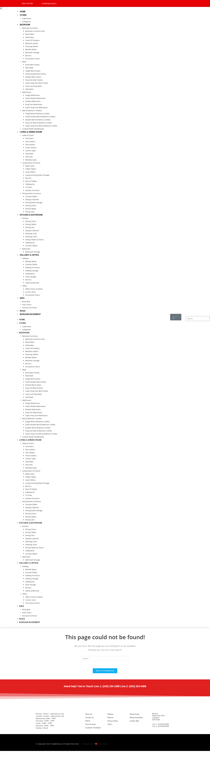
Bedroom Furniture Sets (35, 31)
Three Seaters (31, 147)
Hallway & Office (29, 255)
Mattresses (26, 92)
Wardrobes (29, 34)
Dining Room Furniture (31, 193)
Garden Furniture (32, 190)
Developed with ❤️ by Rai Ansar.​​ (95, 744)
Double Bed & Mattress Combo (37, 120)
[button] (197, 314)
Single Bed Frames (32, 71)
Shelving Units (31, 233)
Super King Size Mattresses (36, 107)
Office (24, 286)
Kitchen (25, 218)
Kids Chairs (26, 304)
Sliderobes (29, 37)
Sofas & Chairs (28, 135)
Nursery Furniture (29, 307)
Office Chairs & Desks (34, 289)
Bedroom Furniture (30, 28)
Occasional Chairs (32, 58)
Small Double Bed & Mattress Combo (40, 116)
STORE (23, 15)
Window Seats (31, 160)
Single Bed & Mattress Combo (37, 113)
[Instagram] (187, 3)
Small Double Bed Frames (35, 74)
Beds (24, 61)
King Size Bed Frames (34, 80)
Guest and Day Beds (33, 86)
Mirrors (28, 55)
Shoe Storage (30, 277)
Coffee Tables (30, 169)
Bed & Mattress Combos (32, 110)
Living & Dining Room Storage (37, 175)
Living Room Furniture (31, 163)
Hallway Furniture (32, 267)
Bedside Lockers (31, 43)
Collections (26, 18)
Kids (22, 298)
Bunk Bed (26, 301)
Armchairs (29, 138)
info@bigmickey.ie (159, 731)
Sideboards (30, 184)
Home (23, 12)
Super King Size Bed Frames (36, 83)
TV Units (28, 187)
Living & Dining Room (31, 132)
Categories (26, 21)
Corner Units (30, 292)
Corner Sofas (30, 150)
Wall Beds (29, 68)
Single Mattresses (32, 95)
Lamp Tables (30, 172)
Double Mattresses (33, 101)
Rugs (23, 311)
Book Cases (29, 166)
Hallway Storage (31, 270)
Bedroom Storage (32, 52)
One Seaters (30, 141)
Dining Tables (30, 209)
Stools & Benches (32, 283)
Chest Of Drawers (32, 40)
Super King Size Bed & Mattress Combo (41, 126)
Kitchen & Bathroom (31, 215)
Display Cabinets (32, 199)
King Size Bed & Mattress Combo (38, 123)
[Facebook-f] (174, 3)
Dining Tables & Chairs (34, 239)
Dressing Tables (31, 46)
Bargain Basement (30, 314)
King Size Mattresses (33, 104)
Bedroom (25, 25)
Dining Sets (30, 212)
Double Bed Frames (33, 77)
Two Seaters (30, 144)
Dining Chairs (30, 205)
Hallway (25, 258)
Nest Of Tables (31, 181)
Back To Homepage (105, 671)
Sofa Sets (29, 157)
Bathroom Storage (32, 252)
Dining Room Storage (33, 202)
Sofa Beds (29, 89)
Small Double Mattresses (35, 98)
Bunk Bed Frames (32, 65)
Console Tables (31, 196)
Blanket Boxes (31, 49)
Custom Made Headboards (33, 129)
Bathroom (26, 249)
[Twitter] (180, 3)
